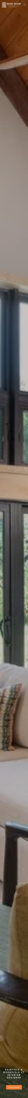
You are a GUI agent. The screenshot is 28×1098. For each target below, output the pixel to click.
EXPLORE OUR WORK (14, 1087)
